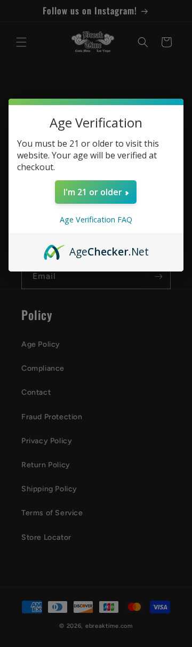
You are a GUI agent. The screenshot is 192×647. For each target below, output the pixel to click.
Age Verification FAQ (96, 219)
